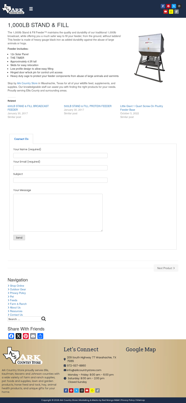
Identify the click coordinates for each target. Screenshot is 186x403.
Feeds (13, 300)
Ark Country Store (27, 83)
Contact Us (16, 314)
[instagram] (179, 6)
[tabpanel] (93, 197)
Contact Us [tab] (21, 139)
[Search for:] (27, 319)
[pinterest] (168, 6)
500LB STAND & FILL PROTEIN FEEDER (88, 106)
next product (164, 268)
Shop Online (16, 285)
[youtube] (165, 11)
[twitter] (174, 6)
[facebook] (163, 6)
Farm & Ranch (18, 304)
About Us (15, 307)
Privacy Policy (17, 293)
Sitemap (140, 400)
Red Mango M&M (110, 400)
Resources (15, 311)
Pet (11, 296)
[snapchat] (171, 11)
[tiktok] (176, 11)
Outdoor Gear (17, 289)
